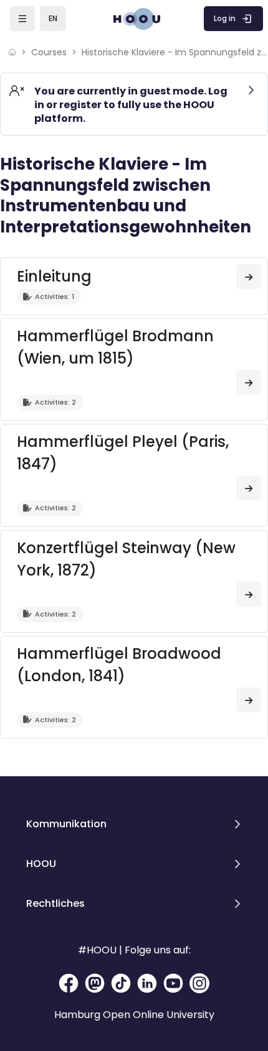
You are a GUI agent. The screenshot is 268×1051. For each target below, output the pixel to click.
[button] (53, 18)
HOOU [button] (41, 863)
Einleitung (54, 276)
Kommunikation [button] (66, 824)
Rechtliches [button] (55, 903)
